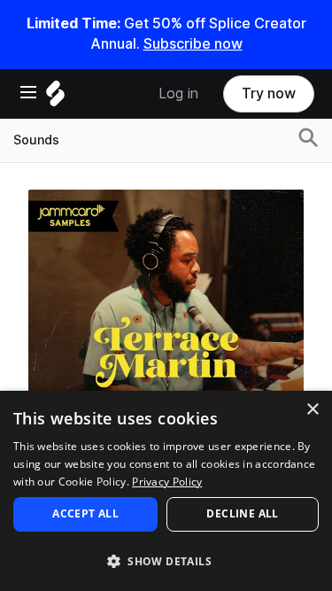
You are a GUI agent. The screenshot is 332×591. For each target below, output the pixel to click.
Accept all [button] (85, 513)
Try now (269, 93)
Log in (178, 93)
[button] (166, 560)
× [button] (312, 409)
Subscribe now (193, 43)
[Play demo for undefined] (166, 327)
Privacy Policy (167, 481)
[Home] (55, 98)
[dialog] (166, 491)
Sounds (36, 140)
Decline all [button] (242, 513)
